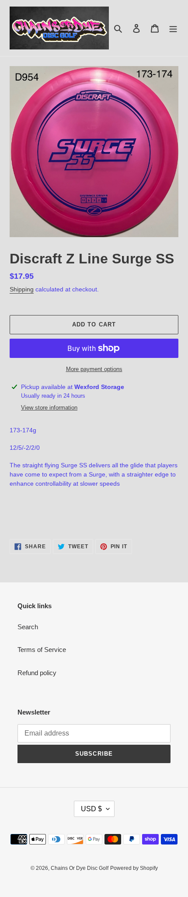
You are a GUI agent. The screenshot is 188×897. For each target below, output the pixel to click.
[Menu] (173, 28)
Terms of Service (41, 649)
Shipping (22, 289)
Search (27, 627)
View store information (49, 407)
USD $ (91, 809)
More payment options (94, 369)
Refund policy (36, 672)
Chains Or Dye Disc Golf (79, 868)
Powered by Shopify (134, 868)
